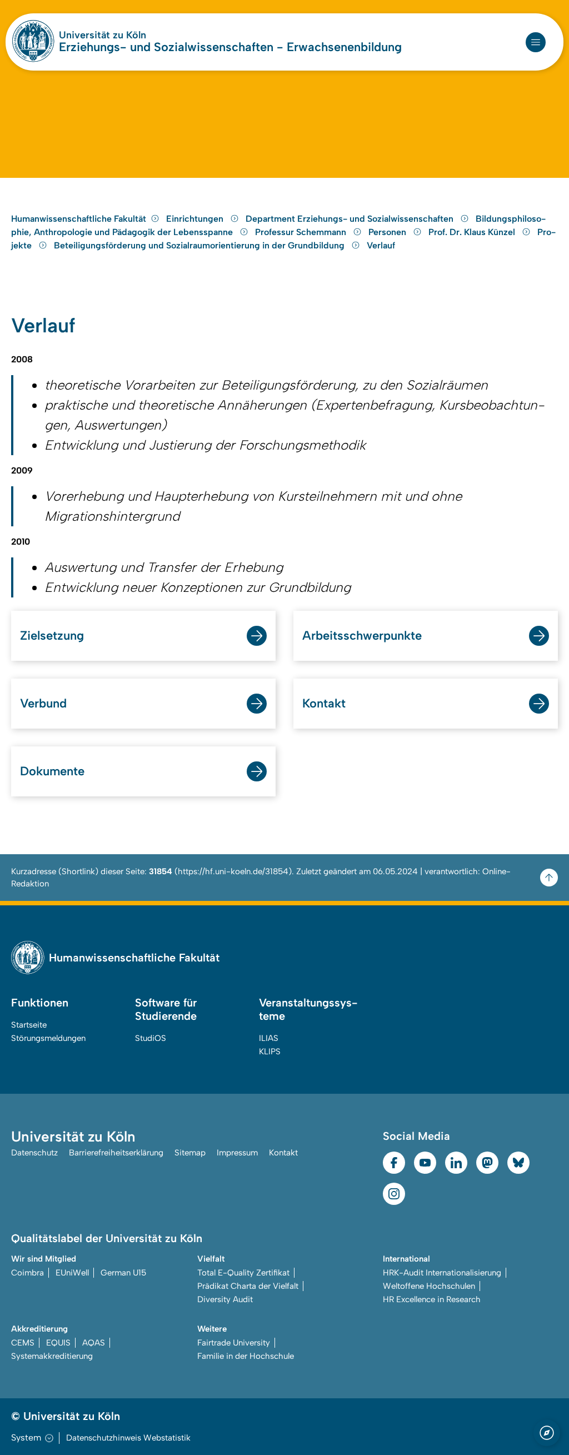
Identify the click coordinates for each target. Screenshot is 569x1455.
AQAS (93, 1343)
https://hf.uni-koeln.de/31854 (233, 871)
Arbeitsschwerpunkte (362, 635)
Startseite (29, 1025)
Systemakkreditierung (52, 1356)
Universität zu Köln (102, 35)
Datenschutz (34, 1153)
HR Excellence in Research (432, 1299)
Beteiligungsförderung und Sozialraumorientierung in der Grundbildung (200, 245)
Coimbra (27, 1273)
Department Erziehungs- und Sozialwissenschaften (351, 218)
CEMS (22, 1343)
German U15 (123, 1273)
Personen (388, 232)
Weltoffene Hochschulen (429, 1286)
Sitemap (190, 1153)
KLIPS (270, 1052)
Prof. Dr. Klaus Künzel (472, 232)
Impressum (237, 1153)
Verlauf (381, 245)
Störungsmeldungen (48, 1038)
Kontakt (324, 703)
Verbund (43, 703)
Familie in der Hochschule (245, 1356)
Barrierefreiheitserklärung (116, 1153)
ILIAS (268, 1038)
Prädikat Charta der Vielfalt (247, 1286)
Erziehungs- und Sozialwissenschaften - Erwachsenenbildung (230, 47)
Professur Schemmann (301, 232)
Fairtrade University (233, 1343)
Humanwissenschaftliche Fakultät (78, 218)
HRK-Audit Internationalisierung (442, 1273)
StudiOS (150, 1038)
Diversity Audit (225, 1299)
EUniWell (72, 1273)
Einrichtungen (196, 218)
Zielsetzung (52, 635)
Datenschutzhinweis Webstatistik (128, 1438)
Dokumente (52, 771)
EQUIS (58, 1343)
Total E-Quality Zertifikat (243, 1273)
